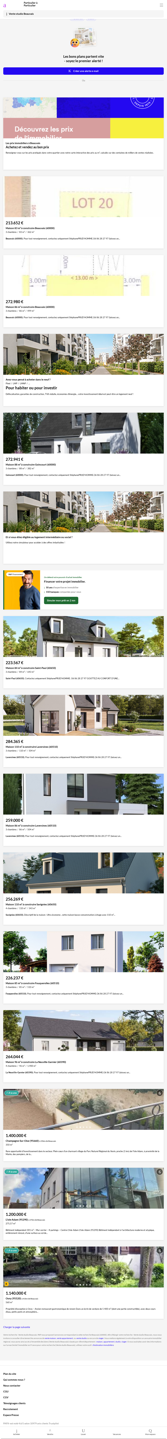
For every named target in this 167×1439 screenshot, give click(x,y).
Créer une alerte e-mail (86, 70)
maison (99, 1341)
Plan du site (9, 1373)
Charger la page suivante (16, 1327)
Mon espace (150, 1434)
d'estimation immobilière (103, 1345)
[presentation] (6, 1110)
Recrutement (10, 1409)
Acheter (16, 1434)
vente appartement (65, 1338)
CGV (5, 1397)
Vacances (117, 1434)
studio (118, 1341)
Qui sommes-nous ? (14, 1379)
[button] (77, 1126)
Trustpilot (54, 1423)
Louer (83, 1434)
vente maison (50, 1338)
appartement (108, 1341)
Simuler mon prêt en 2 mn (61, 600)
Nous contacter (11, 1385)
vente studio (81, 1338)
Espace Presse (11, 1414)
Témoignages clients (14, 1403)
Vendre (50, 1434)
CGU (5, 1391)
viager (101, 1338)
